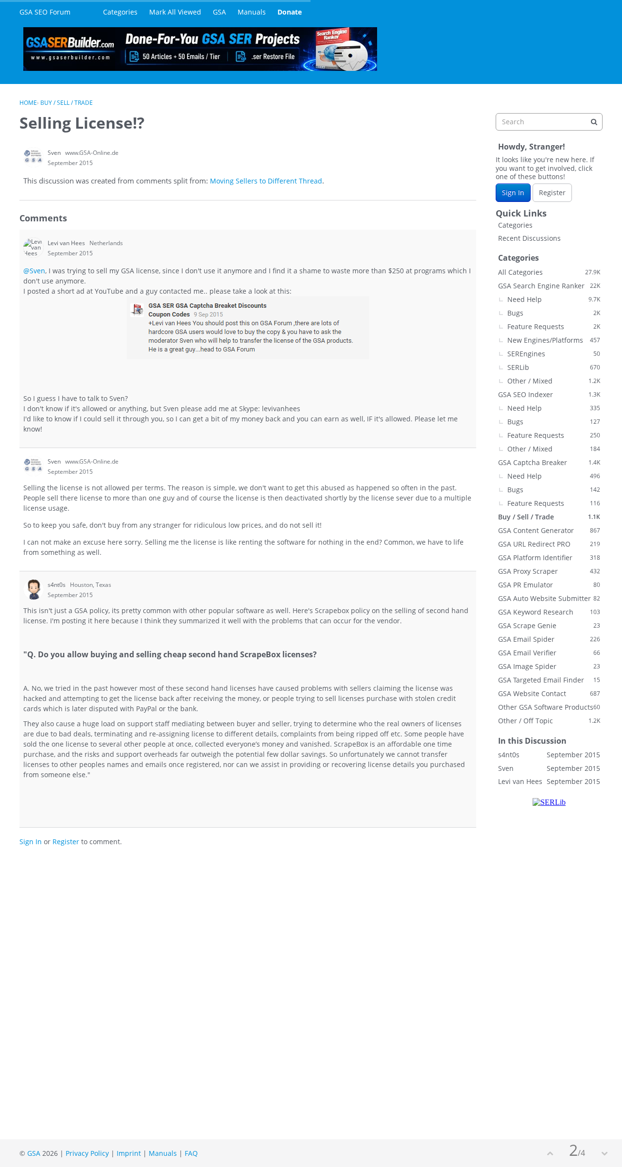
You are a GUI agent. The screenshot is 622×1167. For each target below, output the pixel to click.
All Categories (549, 272)
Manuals (252, 12)
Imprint (129, 1153)
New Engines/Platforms (553, 340)
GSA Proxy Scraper (549, 571)
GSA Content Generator (549, 530)
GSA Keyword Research (549, 612)
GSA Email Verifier (549, 652)
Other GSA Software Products (549, 707)
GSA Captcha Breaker (549, 462)
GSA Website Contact (549, 693)
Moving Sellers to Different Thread (266, 180)
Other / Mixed (553, 380)
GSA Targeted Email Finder (549, 679)
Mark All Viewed (175, 12)
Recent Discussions (529, 238)
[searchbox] (549, 122)
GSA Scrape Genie (549, 625)
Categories (120, 12)
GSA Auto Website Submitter (549, 598)
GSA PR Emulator (549, 584)
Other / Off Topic (549, 720)
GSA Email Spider (549, 639)
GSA (219, 12)
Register (65, 841)
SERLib (553, 367)
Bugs (553, 312)
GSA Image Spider (549, 666)
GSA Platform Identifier (549, 557)
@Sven (34, 270)
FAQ (191, 1153)
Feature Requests (553, 326)
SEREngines (553, 353)
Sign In (30, 841)
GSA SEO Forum (44, 12)
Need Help (553, 299)
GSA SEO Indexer (549, 394)
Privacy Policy (87, 1153)
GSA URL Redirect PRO (549, 544)
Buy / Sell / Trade (549, 516)
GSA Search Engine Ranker (549, 285)
